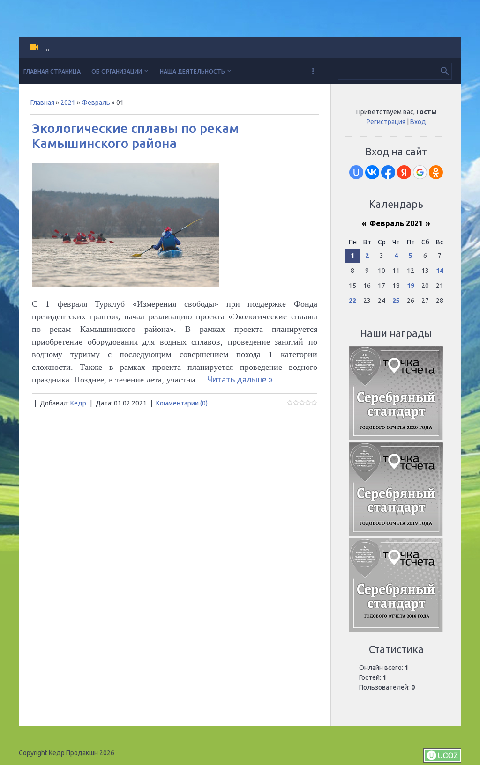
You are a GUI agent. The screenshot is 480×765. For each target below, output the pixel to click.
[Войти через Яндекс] (404, 172)
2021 (67, 102)
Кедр (78, 403)
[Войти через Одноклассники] (436, 172)
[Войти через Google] (420, 172)
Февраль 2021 (396, 223)
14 (439, 270)
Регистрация (386, 121)
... (47, 48)
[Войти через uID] (356, 172)
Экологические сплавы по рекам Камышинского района (135, 135)
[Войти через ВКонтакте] (372, 172)
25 (396, 300)
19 (410, 285)
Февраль (96, 102)
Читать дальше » (240, 379)
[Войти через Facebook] (388, 172)
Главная (42, 102)
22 (352, 300)
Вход (418, 121)
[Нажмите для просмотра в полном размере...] (125, 284)
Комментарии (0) (182, 403)
